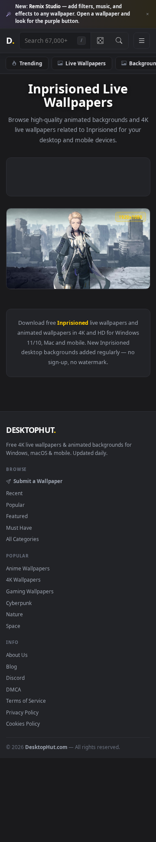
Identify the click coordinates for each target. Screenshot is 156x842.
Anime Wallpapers (28, 568)
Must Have (19, 527)
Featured (17, 515)
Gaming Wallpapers (30, 591)
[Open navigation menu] (141, 40)
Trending (31, 63)
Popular (15, 504)
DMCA (13, 689)
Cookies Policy (23, 723)
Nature (14, 614)
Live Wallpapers (85, 63)
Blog (11, 666)
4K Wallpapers (23, 579)
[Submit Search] (119, 40)
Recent (14, 493)
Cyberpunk (19, 602)
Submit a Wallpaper (37, 480)
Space (13, 625)
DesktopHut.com (46, 746)
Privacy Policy (22, 712)
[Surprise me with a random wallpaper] (100, 40)
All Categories (22, 538)
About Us (17, 654)
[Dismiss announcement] (147, 14)
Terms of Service (26, 700)
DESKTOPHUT (30, 430)
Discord (15, 677)
